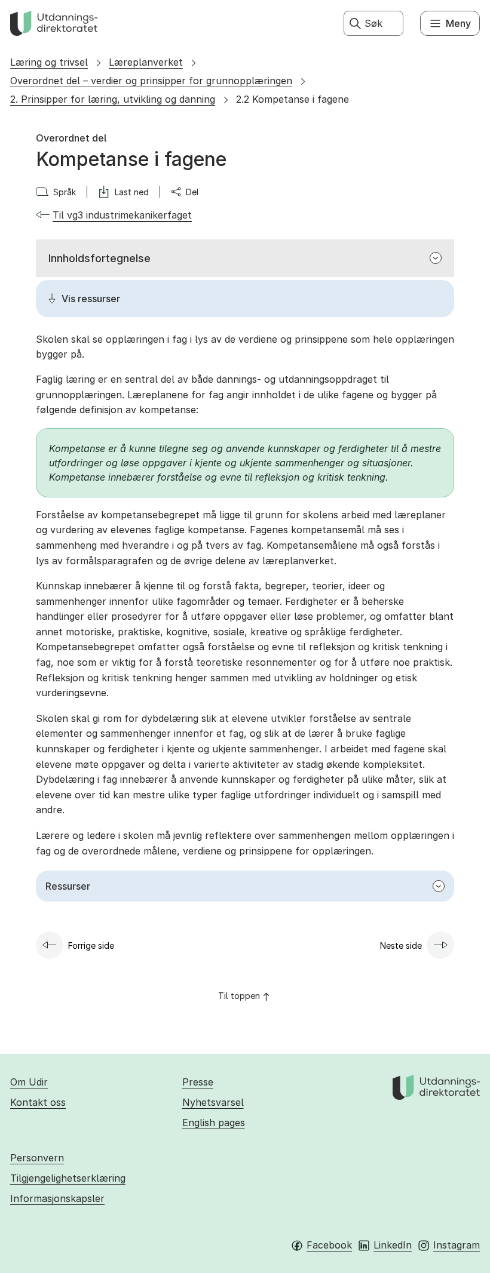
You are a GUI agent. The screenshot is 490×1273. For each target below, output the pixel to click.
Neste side (401, 945)
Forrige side (91, 945)
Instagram (456, 1245)
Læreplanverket (146, 62)
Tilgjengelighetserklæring (67, 1178)
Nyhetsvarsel (213, 1102)
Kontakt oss (38, 1102)
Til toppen (239, 996)
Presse (197, 1082)
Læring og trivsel (49, 62)
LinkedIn (392, 1245)
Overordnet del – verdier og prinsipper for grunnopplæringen (151, 81)
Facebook (329, 1245)
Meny (458, 23)
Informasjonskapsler (57, 1198)
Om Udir (29, 1082)
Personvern (37, 1158)
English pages (213, 1123)
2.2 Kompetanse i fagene (292, 99)
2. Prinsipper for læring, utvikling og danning (112, 99)
